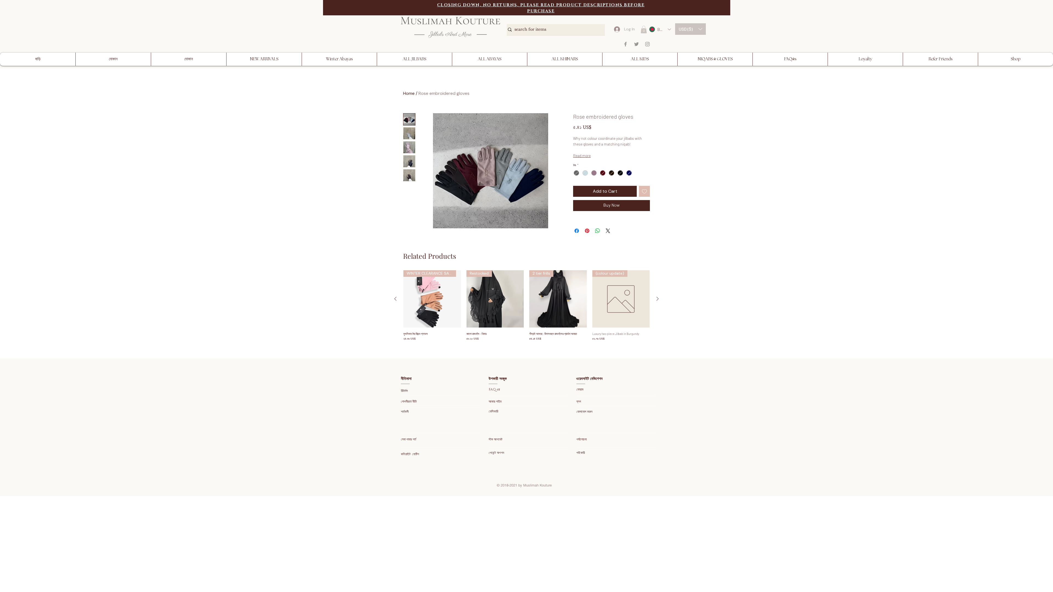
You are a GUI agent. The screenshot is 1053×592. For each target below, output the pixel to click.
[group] (526, 305)
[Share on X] (608, 230)
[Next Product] (657, 298)
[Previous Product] (395, 298)
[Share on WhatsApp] (597, 230)
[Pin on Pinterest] (587, 230)
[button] (690, 29)
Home (409, 93)
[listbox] (690, 29)
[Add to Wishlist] (644, 191)
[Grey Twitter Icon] (636, 44)
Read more (582, 155)
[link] (644, 29)
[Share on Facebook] (576, 230)
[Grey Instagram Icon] (647, 44)
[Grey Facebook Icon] (625, 44)
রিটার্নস (405, 391)
